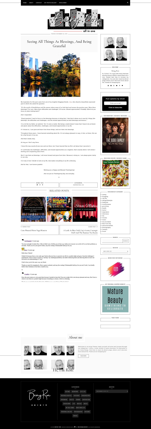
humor (104, 210)
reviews (104, 229)
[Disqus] (59, 260)
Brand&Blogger (83, 427)
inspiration (77, 185)
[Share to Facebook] (40, 185)
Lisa (70, 102)
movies (104, 218)
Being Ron (58, 427)
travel (104, 231)
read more (83, 356)
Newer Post (26, 226)
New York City (106, 223)
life (83, 185)
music (104, 220)
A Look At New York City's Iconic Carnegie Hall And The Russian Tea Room (80, 231)
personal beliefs (107, 225)
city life (104, 198)
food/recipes (106, 204)
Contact (39, 2)
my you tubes (106, 222)
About (31, 2)
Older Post (92, 226)
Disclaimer (63, 2)
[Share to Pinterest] (42, 185)
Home (25, 2)
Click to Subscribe (115, 107)
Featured (105, 202)
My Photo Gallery (50, 2)
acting (104, 194)
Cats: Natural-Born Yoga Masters (34, 230)
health (104, 208)
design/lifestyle (107, 200)
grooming (105, 206)
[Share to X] (37, 185)
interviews (105, 214)
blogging (105, 196)
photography (106, 227)
